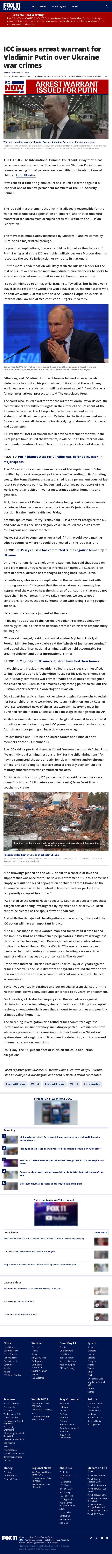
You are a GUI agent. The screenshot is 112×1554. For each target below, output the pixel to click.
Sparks (91, 1391)
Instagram (64, 1407)
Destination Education (14, 1439)
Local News (11, 1232)
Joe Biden (92, 1414)
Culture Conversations (14, 1453)
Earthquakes (37, 1361)
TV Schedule (65, 1481)
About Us (66, 1468)
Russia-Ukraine (26, 76)
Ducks (90, 1375)
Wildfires (36, 1374)
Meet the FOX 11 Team (68, 1477)
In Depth (8, 1410)
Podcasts (64, 1431)
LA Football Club (95, 1378)
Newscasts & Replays (42, 1409)
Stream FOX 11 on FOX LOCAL (40, 1405)
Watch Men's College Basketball (97, 1499)
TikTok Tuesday (67, 1368)
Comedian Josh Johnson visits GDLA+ (20, 1314)
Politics (7, 1371)
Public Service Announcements (67, 1504)
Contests (64, 1472)
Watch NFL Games (96, 1475)
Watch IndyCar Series (97, 1494)
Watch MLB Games (97, 1485)
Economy (8, 1472)
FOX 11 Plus (65, 1512)
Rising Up (8, 1446)
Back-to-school (67, 1357)
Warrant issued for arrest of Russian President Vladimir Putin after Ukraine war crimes (50, 142)
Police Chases (10, 1354)
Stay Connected (70, 1399)
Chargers (92, 1350)
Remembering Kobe (13, 1457)
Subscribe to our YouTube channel (54, 1200)
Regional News (41, 1468)
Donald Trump (94, 1410)
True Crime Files (11, 1417)
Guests (63, 1347)
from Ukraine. (26, 175)
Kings (90, 1371)
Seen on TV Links (68, 1361)
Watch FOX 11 (40, 1399)
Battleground (94, 1424)
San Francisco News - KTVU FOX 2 (42, 1473)
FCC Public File (66, 1495)
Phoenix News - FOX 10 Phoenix (41, 1479)
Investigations (10, 1450)
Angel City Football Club (96, 1383)
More (74, 6)
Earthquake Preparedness (38, 1366)
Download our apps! (69, 1428)
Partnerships (65, 1519)
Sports (92, 1343)
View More (101, 1232)
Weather (37, 1343)
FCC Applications (67, 1499)
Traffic (35, 1350)
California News (11, 1350)
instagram (96, 1538)
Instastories (92, 1084)
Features (9, 1399)
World (35, 1084)
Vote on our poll (67, 1364)
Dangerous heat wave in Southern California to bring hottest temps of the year (40, 1264)
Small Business (11, 1475)
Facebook (64, 1403)
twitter (90, 1538)
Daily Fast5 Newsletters (65, 1436)
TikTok (63, 1410)
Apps (34, 1413)
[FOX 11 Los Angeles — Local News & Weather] (13, 6)
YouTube (64, 1414)
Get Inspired (9, 1442)
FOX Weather (38, 1377)
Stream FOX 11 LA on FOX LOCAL (53, 1098)
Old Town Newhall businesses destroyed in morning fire (51, 1183)
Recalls (7, 1368)
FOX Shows (65, 1485)
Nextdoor (64, 1417)
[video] (101, 1291)
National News (11, 1357)
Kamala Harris (94, 1421)
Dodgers (92, 1361)
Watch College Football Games (95, 1480)
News (7, 1343)
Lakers (91, 1354)
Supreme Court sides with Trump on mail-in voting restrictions (32, 1288)
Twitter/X (64, 1421)
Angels (91, 1364)
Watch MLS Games (97, 1514)
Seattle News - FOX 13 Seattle (41, 1485)
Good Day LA (68, 1343)
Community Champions (9, 1428)
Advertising (65, 1492)
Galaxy (91, 1388)
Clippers (91, 1357)
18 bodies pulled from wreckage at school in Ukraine (31, 854)
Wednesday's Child (12, 1414)
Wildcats (91, 1368)
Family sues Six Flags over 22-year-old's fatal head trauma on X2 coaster (60, 1148)
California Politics (96, 1403)
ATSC (62, 1508)
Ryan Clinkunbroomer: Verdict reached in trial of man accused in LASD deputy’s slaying (44, 1238)
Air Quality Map (39, 1357)
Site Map (64, 1522)
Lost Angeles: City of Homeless (13, 1422)
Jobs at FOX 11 (67, 1488)
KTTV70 (7, 1460)
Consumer (8, 1364)
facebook (85, 1538)
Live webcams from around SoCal (41, 1418)
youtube (101, 1538)
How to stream (67, 1424)
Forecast (36, 1347)
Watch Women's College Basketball (96, 1505)
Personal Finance (12, 1479)
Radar (34, 1354)
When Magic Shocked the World (14, 1434)
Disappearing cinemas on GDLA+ (19, 1301)
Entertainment (10, 1361)
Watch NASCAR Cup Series (97, 1490)
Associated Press (11, 76)
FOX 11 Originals (11, 1403)
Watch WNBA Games (98, 1510)
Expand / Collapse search (106, 6)
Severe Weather (39, 1370)
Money (8, 1468)
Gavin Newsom (95, 1417)
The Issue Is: (9, 1407)
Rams (90, 1347)
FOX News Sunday (12, 1375)
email (107, 1538)
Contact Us (65, 1515)
